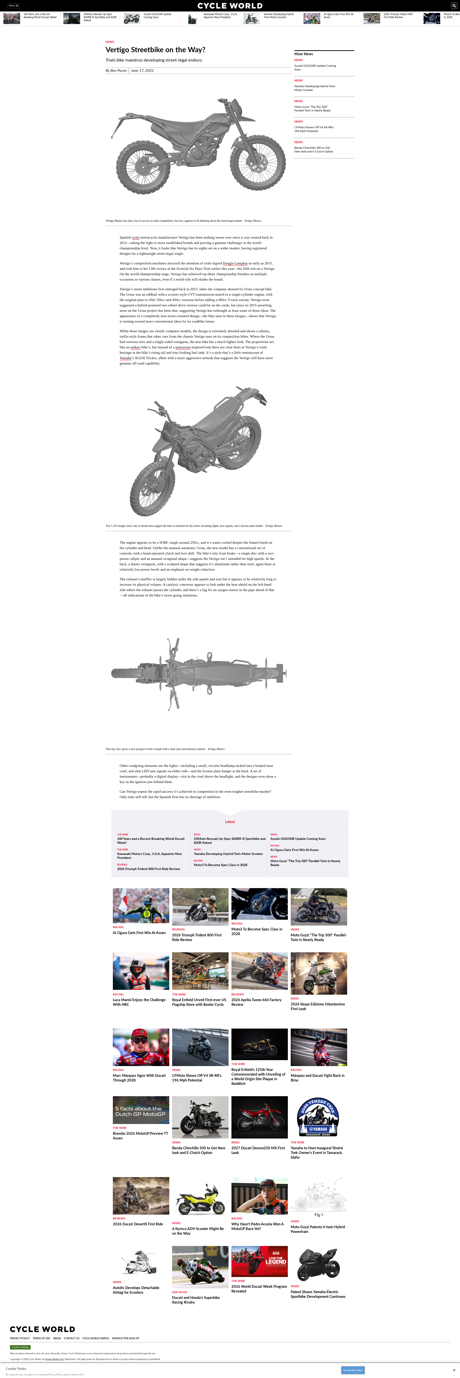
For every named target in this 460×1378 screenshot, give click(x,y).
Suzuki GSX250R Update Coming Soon (315, 67)
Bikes (197, 835)
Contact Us (71, 1338)
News (110, 42)
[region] (230, 1370)
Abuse (57, 1338)
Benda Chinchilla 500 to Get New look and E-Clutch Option (313, 149)
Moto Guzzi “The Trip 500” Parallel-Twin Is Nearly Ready (312, 108)
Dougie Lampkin (235, 263)
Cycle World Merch (95, 1338)
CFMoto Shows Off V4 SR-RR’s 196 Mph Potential (314, 129)
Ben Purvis (119, 70)
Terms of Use (41, 1338)
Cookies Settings (20, 1347)
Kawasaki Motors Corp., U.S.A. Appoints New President (149, 856)
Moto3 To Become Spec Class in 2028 (220, 865)
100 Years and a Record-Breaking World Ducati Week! (151, 841)
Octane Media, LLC (54, 1359)
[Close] (454, 1370)
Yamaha (125, 358)
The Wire (122, 835)
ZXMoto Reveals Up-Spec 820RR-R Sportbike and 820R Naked (230, 841)
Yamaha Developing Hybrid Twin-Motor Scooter (315, 88)
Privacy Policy (20, 1338)
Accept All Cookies (353, 1370)
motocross (182, 347)
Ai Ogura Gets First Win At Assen (294, 850)
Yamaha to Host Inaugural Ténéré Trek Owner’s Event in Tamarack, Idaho (317, 1152)
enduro (135, 347)
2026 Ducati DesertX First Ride (138, 1224)
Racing (198, 861)
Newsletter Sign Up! (125, 1338)
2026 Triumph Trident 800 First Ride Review (148, 869)
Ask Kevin (179, 1292)
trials (136, 237)
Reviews (122, 865)
